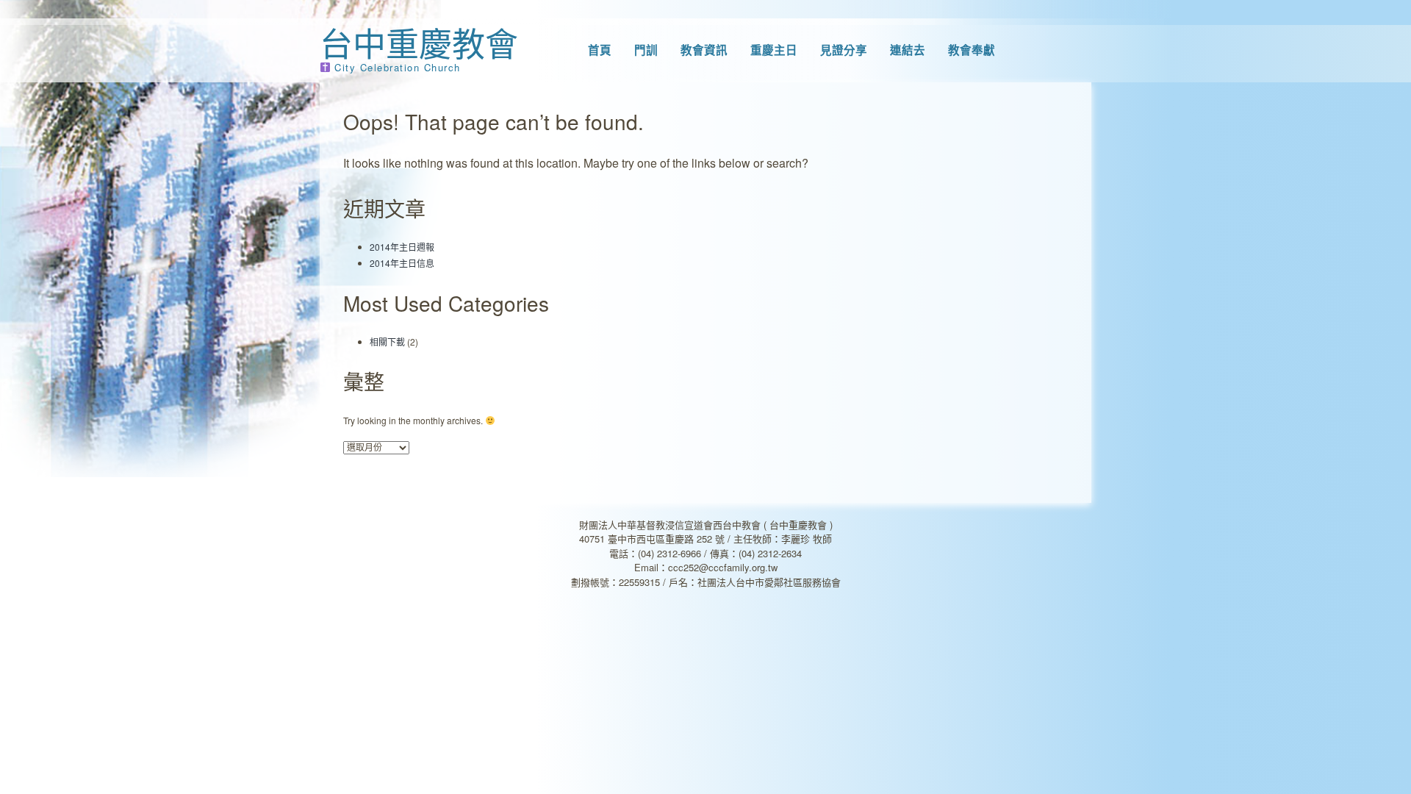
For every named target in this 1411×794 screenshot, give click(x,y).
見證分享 (843, 50)
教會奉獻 (971, 50)
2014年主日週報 (402, 246)
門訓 (646, 50)
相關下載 (387, 341)
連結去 (907, 50)
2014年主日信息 (402, 263)
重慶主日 (773, 50)
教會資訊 (704, 50)
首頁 (599, 50)
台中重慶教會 (419, 42)
